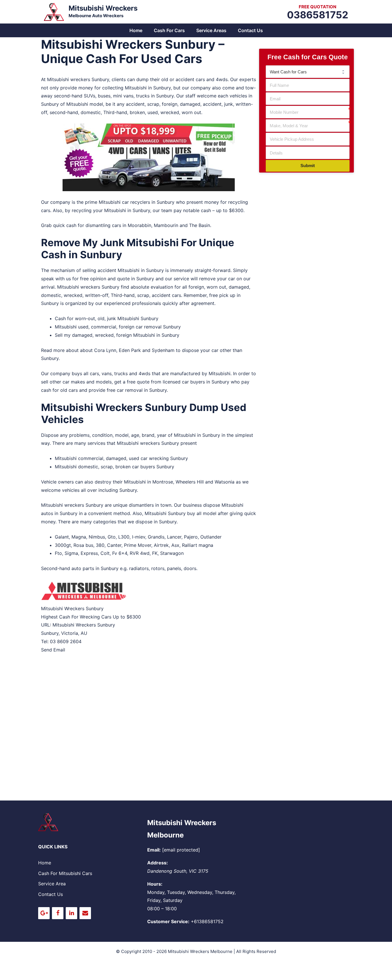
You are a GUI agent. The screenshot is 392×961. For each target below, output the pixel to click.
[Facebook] (57, 913)
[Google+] (44, 913)
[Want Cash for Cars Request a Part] (308, 71)
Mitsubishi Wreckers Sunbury (84, 625)
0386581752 (317, 15)
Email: (154, 850)
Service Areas (211, 30)
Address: (157, 863)
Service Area (52, 883)
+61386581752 (207, 921)
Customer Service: (168, 921)
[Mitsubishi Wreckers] (54, 11)
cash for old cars (59, 390)
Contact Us (250, 30)
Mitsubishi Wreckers (103, 8)
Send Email (53, 650)
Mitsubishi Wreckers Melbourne (200, 951)
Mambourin (166, 225)
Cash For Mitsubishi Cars (65, 873)
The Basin (199, 225)
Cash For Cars (169, 30)
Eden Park (130, 350)
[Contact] (85, 913)
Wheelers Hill (190, 482)
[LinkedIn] (71, 913)
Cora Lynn (105, 350)
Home (135, 30)
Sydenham (163, 350)
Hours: (154, 884)
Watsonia (224, 482)
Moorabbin (139, 225)
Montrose (162, 482)
